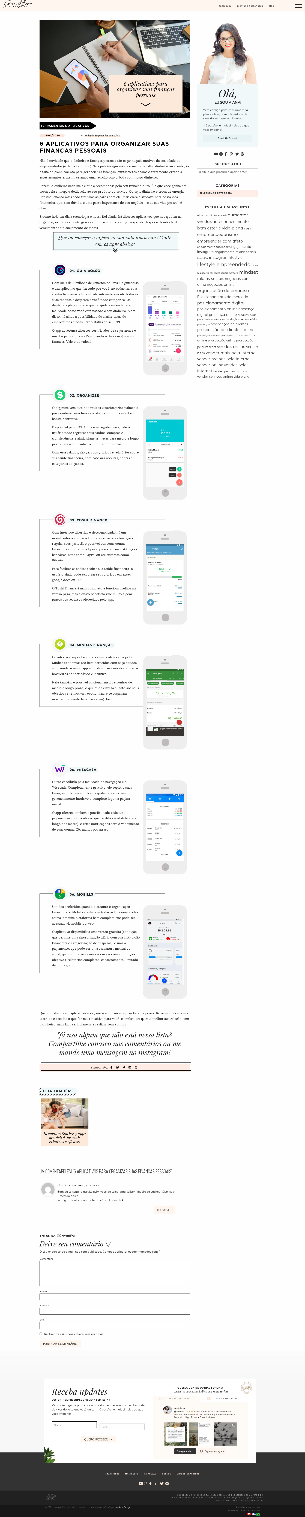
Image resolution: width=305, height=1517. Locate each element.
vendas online (231, 346)
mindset (248, 271)
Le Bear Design (122, 1507)
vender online (210, 365)
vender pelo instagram (230, 371)
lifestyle (236, 257)
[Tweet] (118, 1067)
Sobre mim (225, 6)
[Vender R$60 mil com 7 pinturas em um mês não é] (175, 1434)
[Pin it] (124, 1067)
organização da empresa (223, 290)
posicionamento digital (220, 302)
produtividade (247, 315)
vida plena (241, 376)
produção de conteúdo (241, 319)
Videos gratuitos (188, 1474)
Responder (164, 1210)
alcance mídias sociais (212, 215)
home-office (202, 258)
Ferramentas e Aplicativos (65, 126)
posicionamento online (217, 308)
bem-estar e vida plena (220, 228)
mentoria (233, 272)
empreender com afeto (220, 241)
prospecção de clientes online (226, 329)
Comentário (48, 1258)
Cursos (166, 1474)
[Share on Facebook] (112, 1067)
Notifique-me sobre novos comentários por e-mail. (74, 1334)
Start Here (112, 1474)
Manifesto (132, 1474)
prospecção (203, 324)
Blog (271, 6)
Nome (44, 1291)
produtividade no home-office (211, 319)
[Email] (130, 1067)
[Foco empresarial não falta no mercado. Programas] (200, 1434)
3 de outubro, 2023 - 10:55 (84, 1185)
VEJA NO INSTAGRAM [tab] (179, 1398)
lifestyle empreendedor (224, 264)
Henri (60, 1185)
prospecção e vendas (208, 335)
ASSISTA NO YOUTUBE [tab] (227, 1398)
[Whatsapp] (136, 1067)
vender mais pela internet (231, 352)
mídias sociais (210, 278)
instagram (219, 257)
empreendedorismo (217, 234)
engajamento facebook (213, 247)
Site (42, 1319)
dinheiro (248, 228)
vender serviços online (215, 376)
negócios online (221, 284)
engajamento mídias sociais (235, 251)
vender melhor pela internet (224, 359)
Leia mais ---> (228, 138)
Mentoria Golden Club (250, 6)
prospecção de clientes (229, 323)
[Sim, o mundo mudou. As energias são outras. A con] (225, 1434)
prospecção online (221, 340)
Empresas (150, 1474)
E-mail (44, 1305)
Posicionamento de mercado (222, 296)
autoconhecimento (231, 221)
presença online (223, 314)
